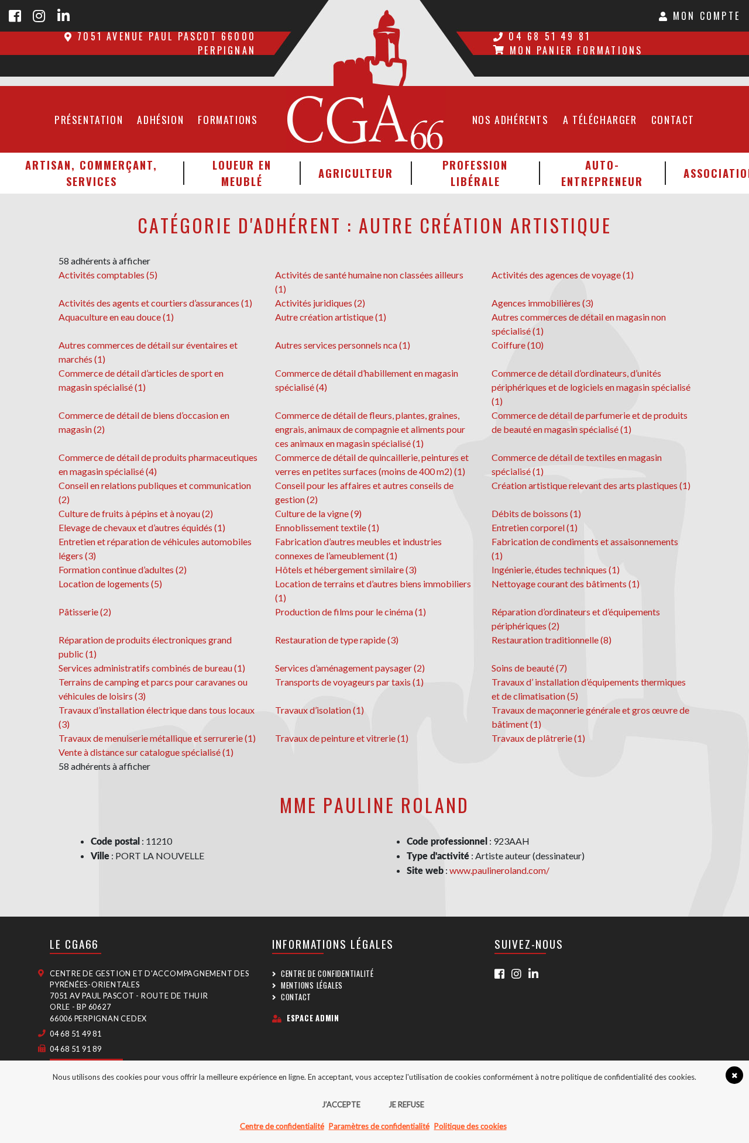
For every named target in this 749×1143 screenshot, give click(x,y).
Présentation (88, 119)
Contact (673, 119)
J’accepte (341, 1104)
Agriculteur (355, 173)
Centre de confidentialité (327, 973)
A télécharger (600, 119)
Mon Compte (704, 16)
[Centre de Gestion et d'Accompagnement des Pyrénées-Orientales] (374, 43)
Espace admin (313, 1018)
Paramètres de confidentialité (379, 1126)
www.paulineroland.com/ (499, 870)
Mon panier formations (576, 50)
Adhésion (160, 119)
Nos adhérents (510, 119)
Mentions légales (312, 985)
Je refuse (406, 1104)
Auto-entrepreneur (602, 173)
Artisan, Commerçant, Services (91, 173)
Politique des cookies (470, 1126)
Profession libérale (475, 173)
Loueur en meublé (242, 173)
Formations (227, 119)
